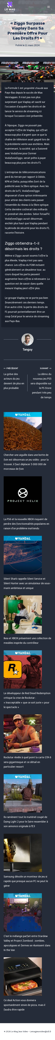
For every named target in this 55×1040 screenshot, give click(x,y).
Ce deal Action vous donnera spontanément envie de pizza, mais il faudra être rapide (24, 1005)
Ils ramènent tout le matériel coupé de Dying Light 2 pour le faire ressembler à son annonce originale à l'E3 (26, 822)
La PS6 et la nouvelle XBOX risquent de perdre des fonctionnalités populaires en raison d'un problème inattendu (26, 524)
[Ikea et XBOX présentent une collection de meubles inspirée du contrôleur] (27, 614)
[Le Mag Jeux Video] (10, 7)
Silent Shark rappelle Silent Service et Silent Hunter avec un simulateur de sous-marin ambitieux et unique (27, 583)
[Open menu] (48, 6)
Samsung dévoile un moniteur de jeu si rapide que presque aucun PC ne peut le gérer (26, 881)
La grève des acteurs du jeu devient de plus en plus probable (14, 378)
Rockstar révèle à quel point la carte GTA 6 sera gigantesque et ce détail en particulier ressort (27, 762)
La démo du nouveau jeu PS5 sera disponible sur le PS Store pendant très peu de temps (41, 383)
